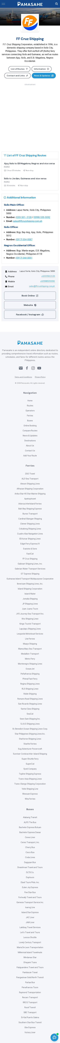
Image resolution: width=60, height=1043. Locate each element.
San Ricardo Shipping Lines (30, 704)
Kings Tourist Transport (30, 624)
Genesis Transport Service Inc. (30, 902)
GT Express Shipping (30, 574)
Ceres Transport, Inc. (30, 842)
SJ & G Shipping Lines (30, 724)
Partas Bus (30, 982)
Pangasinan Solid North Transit (30, 977)
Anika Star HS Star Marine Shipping (30, 494)
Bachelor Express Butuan (30, 827)
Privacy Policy (40, 377)
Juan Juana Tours (30, 609)
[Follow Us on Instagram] (33, 368)
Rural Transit (30, 1007)
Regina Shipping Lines (30, 684)
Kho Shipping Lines (30, 619)
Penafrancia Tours (30, 987)
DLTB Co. (30, 872)
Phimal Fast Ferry (30, 679)
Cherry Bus (30, 847)
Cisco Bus (30, 852)
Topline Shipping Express (30, 774)
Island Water (30, 594)
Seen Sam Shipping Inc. (30, 719)
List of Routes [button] (18, 69)
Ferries (30, 416)
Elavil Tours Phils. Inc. (30, 882)
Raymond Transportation (30, 992)
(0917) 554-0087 (24, 239)
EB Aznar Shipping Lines (30, 539)
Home (30, 400)
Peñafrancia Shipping (30, 674)
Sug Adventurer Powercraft (30, 749)
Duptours (30, 877)
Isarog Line (30, 907)
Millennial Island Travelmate (30, 952)
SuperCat (30, 764)
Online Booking (30, 426)
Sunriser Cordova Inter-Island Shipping (30, 754)
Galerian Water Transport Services (30, 569)
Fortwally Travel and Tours (30, 897)
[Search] (56, 4)
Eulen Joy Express (30, 887)
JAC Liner (30, 917)
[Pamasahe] (30, 343)
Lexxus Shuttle (30, 937)
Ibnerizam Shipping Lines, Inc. (30, 584)
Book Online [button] (28, 295)
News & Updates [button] (42, 75)
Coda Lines (30, 857)
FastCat (30, 554)
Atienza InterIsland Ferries (30, 504)
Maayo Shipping (30, 644)
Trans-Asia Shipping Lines (30, 779)
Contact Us (30, 451)
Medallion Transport (30, 654)
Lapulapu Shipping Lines (30, 629)
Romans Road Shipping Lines (30, 699)
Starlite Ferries (30, 744)
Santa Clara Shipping (30, 709)
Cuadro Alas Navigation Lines (30, 534)
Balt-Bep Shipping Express (30, 509)
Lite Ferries (30, 639)
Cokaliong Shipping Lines (30, 529)
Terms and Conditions (23, 377)
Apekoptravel (30, 499)
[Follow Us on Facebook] (27, 368)
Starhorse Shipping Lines (30, 739)
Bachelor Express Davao (30, 832)
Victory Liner (30, 1032)
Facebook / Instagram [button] (28, 314)
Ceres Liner (30, 837)
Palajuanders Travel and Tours (30, 967)
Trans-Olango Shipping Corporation (30, 784)
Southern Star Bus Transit (30, 1022)
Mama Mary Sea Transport (30, 649)
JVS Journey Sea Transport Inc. (30, 614)
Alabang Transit (30, 817)
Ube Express (30, 1027)
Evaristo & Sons (30, 549)
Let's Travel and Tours (30, 932)
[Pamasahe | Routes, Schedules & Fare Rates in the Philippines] (30, 4)
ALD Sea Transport (30, 479)
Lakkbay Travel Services (30, 927)
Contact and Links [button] (16, 75)
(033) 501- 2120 (24, 217)
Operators (30, 411)
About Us (30, 446)
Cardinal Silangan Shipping (30, 519)
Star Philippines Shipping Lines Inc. (30, 734)
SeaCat (30, 714)
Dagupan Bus (30, 862)
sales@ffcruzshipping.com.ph (27, 221)
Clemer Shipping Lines (30, 524)
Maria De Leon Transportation (30, 947)
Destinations (30, 441)
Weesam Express (30, 794)
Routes (30, 405)
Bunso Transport (30, 514)
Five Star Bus (30, 892)
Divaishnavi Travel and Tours (30, 867)
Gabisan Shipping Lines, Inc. (30, 564)
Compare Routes (30, 431)
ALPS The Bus (30, 822)
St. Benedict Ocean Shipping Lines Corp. (30, 729)
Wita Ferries (30, 799)
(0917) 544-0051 (24, 258)
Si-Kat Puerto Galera (30, 1017)
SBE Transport (30, 1012)
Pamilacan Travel (30, 972)
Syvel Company (30, 769)
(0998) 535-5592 (41, 217)
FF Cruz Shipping (30, 559)
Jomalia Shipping (30, 599)
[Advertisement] (30, 116)
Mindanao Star (30, 957)
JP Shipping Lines (30, 604)
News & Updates (30, 436)
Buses (30, 421)
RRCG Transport (30, 1002)
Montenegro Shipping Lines (30, 664)
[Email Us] (21, 368)
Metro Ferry (30, 659)
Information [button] (40, 69)
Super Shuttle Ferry (30, 759)
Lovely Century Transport (30, 942)
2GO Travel (30, 474)
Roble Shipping (30, 694)
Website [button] (28, 305)
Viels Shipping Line (30, 789)
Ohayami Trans (30, 962)
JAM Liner (30, 922)
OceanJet (30, 669)
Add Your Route (30, 456)
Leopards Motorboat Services (30, 634)
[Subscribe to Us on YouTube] (39, 368)
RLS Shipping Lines (30, 689)
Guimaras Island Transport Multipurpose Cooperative (30, 579)
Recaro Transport (30, 997)
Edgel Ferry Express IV (30, 544)
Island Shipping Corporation (30, 589)
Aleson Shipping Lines (30, 484)
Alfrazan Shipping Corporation (30, 489)
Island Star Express (30, 912)
